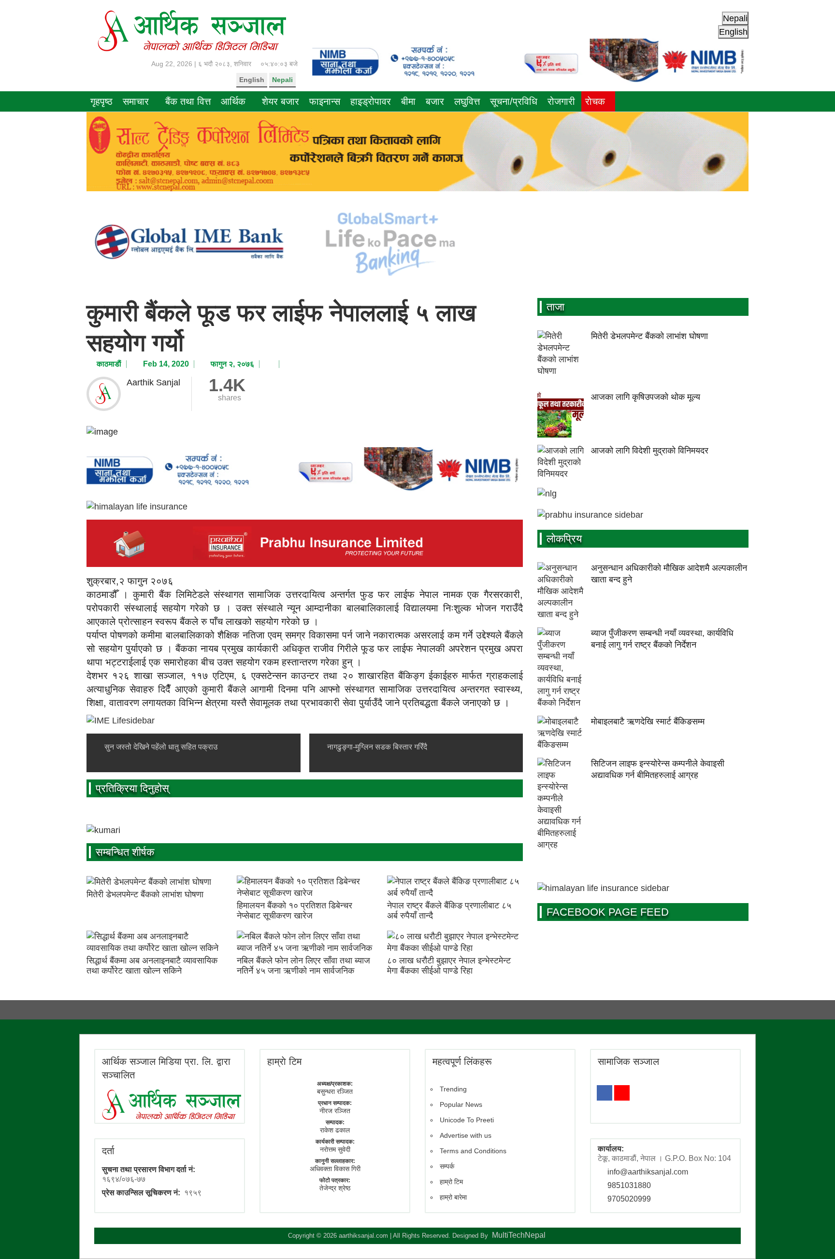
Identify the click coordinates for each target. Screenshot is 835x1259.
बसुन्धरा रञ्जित (335, 1091)
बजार (435, 101)
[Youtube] (622, 1093)
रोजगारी (561, 101)
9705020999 (629, 1199)
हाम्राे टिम (284, 1061)
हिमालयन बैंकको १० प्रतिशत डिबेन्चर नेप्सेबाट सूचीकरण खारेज (294, 911)
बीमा (408, 101)
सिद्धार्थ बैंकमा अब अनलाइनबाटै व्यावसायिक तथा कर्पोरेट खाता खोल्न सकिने (151, 966)
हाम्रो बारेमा (453, 1197)
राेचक (595, 101)
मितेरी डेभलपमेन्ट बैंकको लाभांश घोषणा (144, 894)
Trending (453, 1089)
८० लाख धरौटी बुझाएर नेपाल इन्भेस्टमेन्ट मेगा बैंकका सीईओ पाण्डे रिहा (449, 966)
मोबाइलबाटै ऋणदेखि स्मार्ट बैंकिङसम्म (648, 721)
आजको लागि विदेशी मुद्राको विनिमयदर (649, 450)
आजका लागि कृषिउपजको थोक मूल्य (645, 397)
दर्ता (108, 1151)
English (251, 80)
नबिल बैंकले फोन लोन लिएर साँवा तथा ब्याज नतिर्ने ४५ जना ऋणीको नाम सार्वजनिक (303, 966)
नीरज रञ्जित (334, 1111)
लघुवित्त (467, 101)
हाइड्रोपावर (370, 101)
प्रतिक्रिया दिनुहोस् (132, 788)
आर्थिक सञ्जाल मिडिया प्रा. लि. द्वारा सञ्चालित (166, 1068)
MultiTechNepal (519, 1235)
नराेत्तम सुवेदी (335, 1149)
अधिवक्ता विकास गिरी (335, 1169)
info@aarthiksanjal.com (647, 1172)
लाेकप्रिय (564, 539)
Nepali (282, 80)
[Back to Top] (813, 1237)
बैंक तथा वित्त (188, 101)
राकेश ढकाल (335, 1130)
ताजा (555, 307)
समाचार (136, 101)
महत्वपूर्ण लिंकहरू (462, 1061)
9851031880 (629, 1185)
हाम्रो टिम (451, 1182)
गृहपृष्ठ (101, 101)
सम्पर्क (447, 1166)
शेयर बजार (280, 101)
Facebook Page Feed (608, 912)
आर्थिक (233, 101)
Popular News (461, 1104)
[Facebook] (604, 1093)
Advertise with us (465, 1135)
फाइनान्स (324, 101)
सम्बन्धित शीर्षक (125, 852)
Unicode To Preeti (467, 1120)
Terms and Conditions (473, 1151)
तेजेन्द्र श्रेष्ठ (334, 1188)
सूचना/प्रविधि (513, 101)
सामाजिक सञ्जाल (628, 1061)
